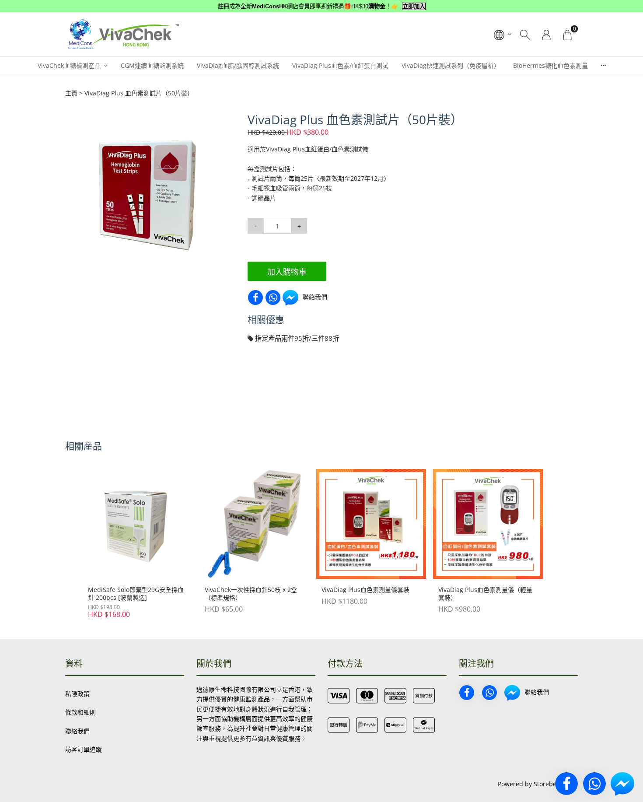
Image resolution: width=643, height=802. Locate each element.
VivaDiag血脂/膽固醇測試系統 (238, 65)
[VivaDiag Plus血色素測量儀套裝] (371, 524)
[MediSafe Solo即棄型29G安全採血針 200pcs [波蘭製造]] (137, 524)
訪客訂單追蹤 (83, 749)
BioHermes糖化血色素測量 (550, 65)
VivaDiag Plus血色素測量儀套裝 (365, 590)
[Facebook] (255, 297)
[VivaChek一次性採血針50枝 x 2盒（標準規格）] (254, 524)
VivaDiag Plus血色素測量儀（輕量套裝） (485, 594)
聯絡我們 (77, 731)
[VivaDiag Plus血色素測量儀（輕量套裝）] (488, 524)
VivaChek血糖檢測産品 (69, 65)
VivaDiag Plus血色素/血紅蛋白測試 (340, 65)
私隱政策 (77, 694)
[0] (567, 34)
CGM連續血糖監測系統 (152, 65)
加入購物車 (287, 271)
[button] (222, 120)
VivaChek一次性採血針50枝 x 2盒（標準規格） (251, 594)
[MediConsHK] (122, 34)
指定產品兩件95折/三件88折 (296, 338)
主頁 (71, 93)
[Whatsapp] (273, 297)
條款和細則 (80, 712)
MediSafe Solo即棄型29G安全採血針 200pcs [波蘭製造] (136, 594)
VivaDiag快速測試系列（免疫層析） (451, 65)
